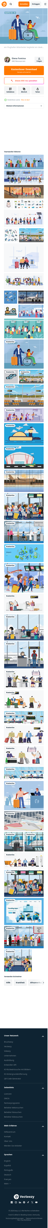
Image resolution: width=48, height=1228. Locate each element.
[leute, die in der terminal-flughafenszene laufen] (23, 644)
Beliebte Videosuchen (13, 1203)
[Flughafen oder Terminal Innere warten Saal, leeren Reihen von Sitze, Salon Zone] (13, 928)
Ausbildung (9, 1147)
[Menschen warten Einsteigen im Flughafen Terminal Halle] (23, 281)
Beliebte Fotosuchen (13, 1199)
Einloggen (36, 4)
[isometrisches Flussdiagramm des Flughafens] (10, 320)
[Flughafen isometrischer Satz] (11, 244)
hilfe (8, 1069)
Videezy (7, 1137)
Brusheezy (8, 1128)
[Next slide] (38, 1069)
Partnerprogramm (12, 1189)
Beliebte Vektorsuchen (13, 1194)
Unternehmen (10, 1142)
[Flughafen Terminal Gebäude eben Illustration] (23, 524)
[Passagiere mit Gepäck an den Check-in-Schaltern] (23, 970)
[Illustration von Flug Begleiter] (8, 202)
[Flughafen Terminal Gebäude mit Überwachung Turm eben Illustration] (23, 501)
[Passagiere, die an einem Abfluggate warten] (23, 694)
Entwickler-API (10, 1151)
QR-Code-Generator (12, 1165)
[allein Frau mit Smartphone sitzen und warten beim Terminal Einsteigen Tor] (23, 547)
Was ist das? (25, 100)
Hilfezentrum (9, 1218)
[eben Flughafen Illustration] (17, 362)
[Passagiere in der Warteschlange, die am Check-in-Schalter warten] (23, 572)
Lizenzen (8, 1180)
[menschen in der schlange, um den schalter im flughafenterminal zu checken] (23, 481)
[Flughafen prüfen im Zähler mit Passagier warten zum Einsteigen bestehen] (10, 348)
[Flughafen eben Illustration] (23, 380)
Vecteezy (8, 1133)
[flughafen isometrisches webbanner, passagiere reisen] (23, 619)
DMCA (6, 1185)
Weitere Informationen (15, 104)
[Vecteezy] (4, 4)
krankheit (20, 1069)
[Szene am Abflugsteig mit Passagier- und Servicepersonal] (23, 721)
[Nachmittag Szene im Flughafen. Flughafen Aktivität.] (23, 190)
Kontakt (7, 1223)
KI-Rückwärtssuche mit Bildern (17, 1156)
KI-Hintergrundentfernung (15, 1160)
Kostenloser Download (24, 70)
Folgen (39, 61)
